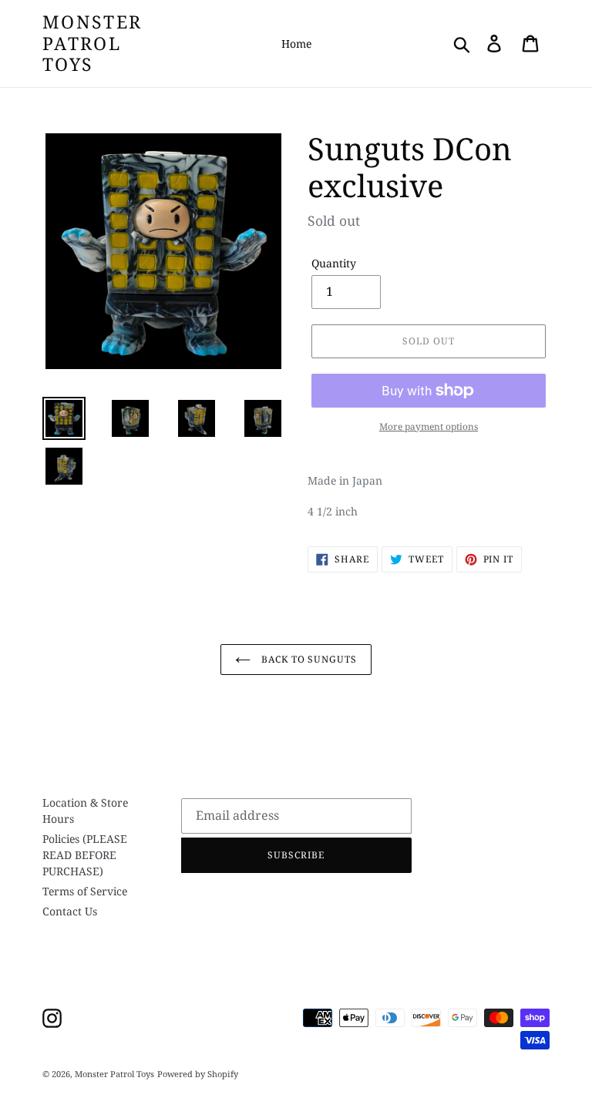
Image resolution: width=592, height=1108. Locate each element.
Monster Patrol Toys (92, 44)
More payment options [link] (428, 426)
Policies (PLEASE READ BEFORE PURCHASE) (84, 854)
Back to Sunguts (307, 659)
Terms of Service (84, 891)
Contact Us (69, 911)
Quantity (333, 263)
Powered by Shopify (197, 1073)
